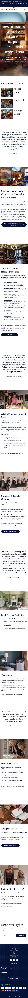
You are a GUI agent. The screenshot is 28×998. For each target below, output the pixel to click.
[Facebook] (11, 960)
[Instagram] (17, 960)
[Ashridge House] (7, 114)
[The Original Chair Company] (14, 953)
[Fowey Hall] (7, 103)
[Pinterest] (14, 960)
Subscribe (21, 935)
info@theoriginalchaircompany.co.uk (14, 903)
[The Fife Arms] (7, 92)
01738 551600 (8, 906)
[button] (14, 968)
